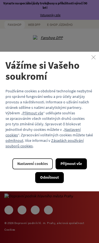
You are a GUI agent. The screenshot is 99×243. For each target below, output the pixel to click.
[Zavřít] (93, 57)
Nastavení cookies (32, 163)
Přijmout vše (33, 113)
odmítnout (14, 140)
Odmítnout (49, 177)
